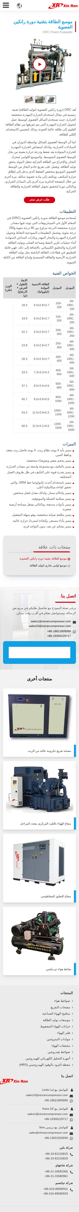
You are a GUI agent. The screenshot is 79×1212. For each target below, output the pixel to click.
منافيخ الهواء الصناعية (56, 1013)
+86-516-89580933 (55, 1193)
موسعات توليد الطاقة (56, 1020)
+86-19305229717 (59, 635)
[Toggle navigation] (6, 4)
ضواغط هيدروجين (59, 1052)
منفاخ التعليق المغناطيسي (56, 896)
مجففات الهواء (60, 1045)
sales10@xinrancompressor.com (50, 626)
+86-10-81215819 (56, 1153)
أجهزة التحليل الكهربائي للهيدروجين (48, 1058)
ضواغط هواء (62, 1000)
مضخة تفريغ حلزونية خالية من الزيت (49, 750)
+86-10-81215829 (56, 1158)
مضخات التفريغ (60, 1007)
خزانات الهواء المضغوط (55, 1026)
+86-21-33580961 (56, 1176)
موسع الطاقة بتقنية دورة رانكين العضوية (43, 558)
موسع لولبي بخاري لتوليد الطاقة (48, 565)
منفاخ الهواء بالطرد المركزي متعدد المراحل (45, 823)
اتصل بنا (67, 1076)
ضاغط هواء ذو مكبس (58, 969)
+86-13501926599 (56, 1137)
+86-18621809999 (59, 631)
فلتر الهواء (63, 1033)
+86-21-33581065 (56, 1171)
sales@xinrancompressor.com (48, 1132)
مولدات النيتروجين (58, 1039)
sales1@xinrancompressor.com (51, 621)
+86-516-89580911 (56, 1188)
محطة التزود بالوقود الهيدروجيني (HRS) (44, 1064)
